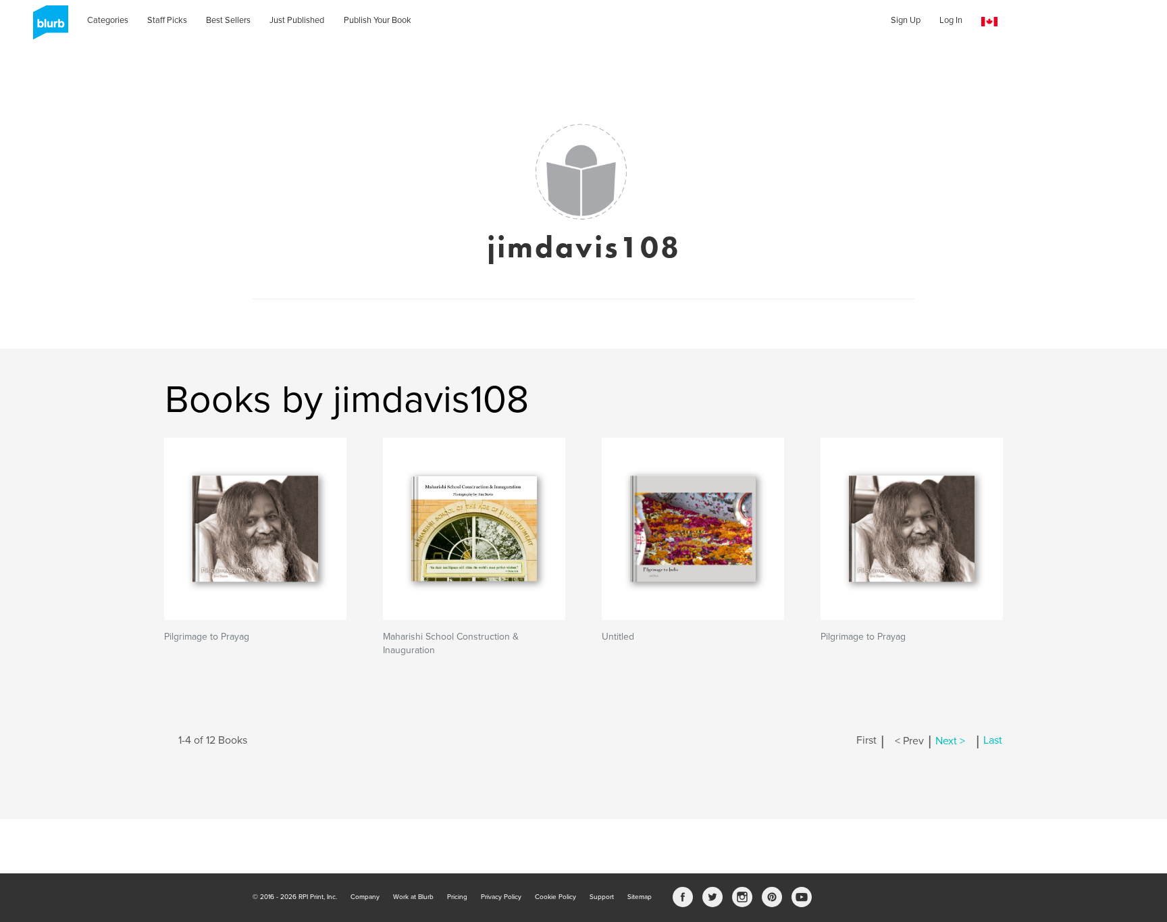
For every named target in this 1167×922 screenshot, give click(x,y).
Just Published (296, 20)
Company (365, 897)
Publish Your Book (377, 20)
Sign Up (905, 20)
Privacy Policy (501, 897)
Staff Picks (167, 20)
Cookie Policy (555, 897)
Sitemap (639, 897)
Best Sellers (228, 20)
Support (602, 897)
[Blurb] (46, 27)
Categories (107, 20)
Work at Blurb (413, 897)
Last (992, 741)
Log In (950, 20)
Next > (950, 741)
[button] (989, 22)
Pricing (457, 897)
